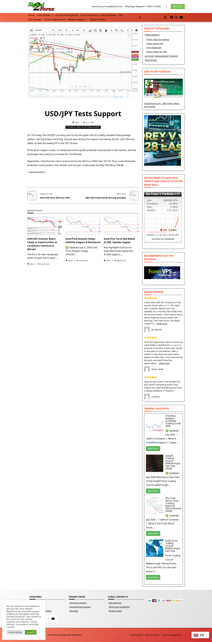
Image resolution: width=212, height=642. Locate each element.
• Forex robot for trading (157, 39)
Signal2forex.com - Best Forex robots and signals (161, 105)
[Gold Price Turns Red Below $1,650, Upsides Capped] (121, 226)
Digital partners (97, 19)
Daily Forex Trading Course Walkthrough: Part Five (172, 545)
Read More (153, 448)
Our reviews (34, 19)
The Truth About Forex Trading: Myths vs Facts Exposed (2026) (173, 505)
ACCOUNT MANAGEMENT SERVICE (161, 56)
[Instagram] (176, 17)
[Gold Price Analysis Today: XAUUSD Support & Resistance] (83, 226)
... (56, 257)
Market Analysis (76, 19)
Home (31, 15)
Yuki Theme (53, 634)
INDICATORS (151, 60)
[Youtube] (181, 17)
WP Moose (77, 634)
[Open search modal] (165, 17)
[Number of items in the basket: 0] (139, 17)
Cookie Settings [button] (15, 632)
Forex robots (43, 15)
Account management (67, 15)
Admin (77, 122)
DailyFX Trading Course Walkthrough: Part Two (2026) (172, 462)
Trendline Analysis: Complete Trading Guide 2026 (173, 420)
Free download (136, 635)
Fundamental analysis (80, 606)
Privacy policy (115, 611)
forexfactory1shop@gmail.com (107, 6)
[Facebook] (171, 17)
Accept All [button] (31, 632)
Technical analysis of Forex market (83, 127)
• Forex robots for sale (156, 51)
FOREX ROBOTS (152, 34)
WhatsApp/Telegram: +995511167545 (143, 6)
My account (177, 6)
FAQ (120, 15)
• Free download (153, 47)
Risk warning (115, 602)
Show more (161, 323)
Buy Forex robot (152, 635)
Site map (73, 611)
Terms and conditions (119, 606)
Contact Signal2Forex (55, 19)
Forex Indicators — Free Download (98, 15)
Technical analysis (78, 602)
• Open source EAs (154, 43)
